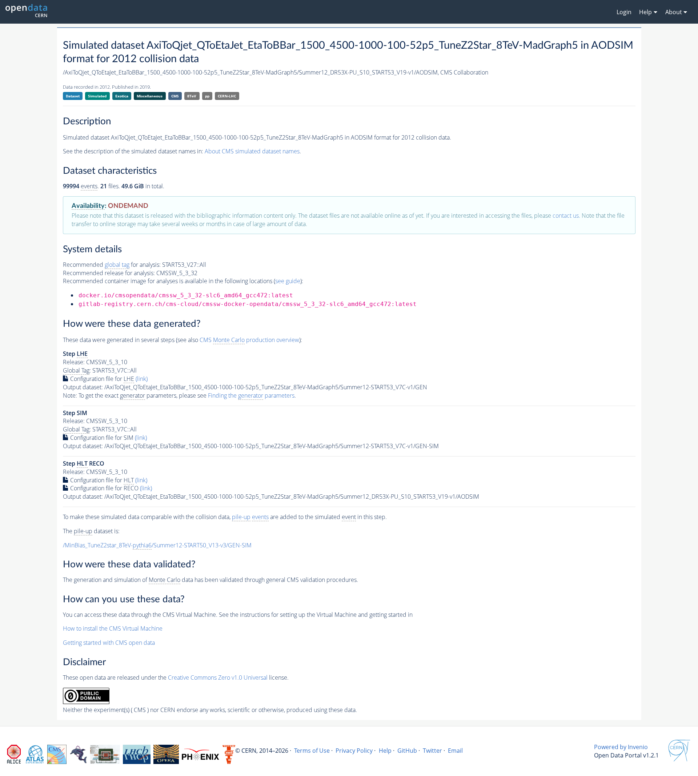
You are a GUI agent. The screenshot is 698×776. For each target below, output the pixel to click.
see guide (287, 281)
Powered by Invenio (621, 747)
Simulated (97, 95)
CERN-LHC (227, 95)
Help (385, 751)
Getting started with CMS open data (109, 643)
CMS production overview (249, 340)
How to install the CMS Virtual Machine (113, 628)
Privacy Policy (354, 751)
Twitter (432, 751)
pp (207, 95)
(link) (142, 379)
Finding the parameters (251, 395)
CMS (175, 95)
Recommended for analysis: (112, 265)
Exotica (121, 95)
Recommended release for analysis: (109, 273)
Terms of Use (312, 751)
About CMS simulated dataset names (252, 151)
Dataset (73, 95)
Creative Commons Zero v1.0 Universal (218, 677)
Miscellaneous (150, 95)
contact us (566, 216)
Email (455, 751)
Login (624, 12)
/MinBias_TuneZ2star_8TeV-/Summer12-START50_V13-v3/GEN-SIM (157, 545)
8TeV (191, 95)
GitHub (407, 751)
